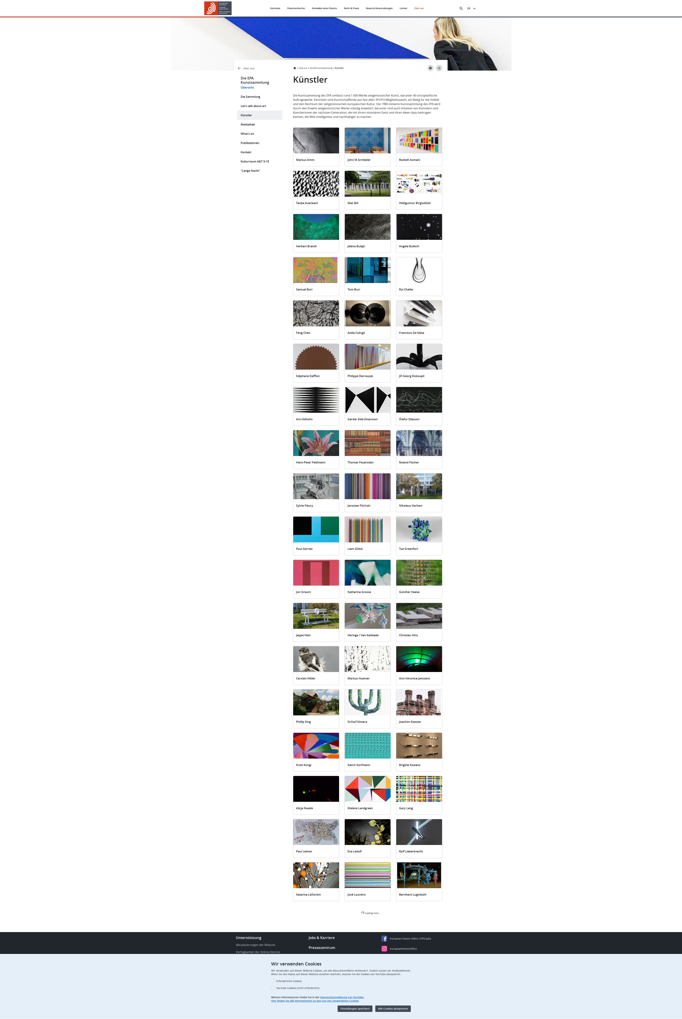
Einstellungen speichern (355, 1008)
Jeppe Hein (303, 635)
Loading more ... (372, 913)
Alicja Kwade (304, 808)
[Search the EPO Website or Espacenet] (461, 8)
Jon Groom (303, 592)
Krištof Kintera (357, 722)
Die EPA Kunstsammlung (321, 68)
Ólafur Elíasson (409, 419)
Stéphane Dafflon (308, 376)
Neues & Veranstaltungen (379, 8)
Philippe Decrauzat (360, 376)
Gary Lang (406, 808)
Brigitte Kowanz (409, 765)
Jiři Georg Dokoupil (411, 376)
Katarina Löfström (308, 895)
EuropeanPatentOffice (403, 948)
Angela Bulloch (409, 246)
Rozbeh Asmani (409, 160)
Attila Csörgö (356, 333)
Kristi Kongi (303, 765)
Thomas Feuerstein (361, 462)
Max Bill (353, 203)
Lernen (403, 8)
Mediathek (248, 124)
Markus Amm (305, 160)
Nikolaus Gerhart (410, 506)
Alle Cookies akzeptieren (393, 1008)
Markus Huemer (359, 678)
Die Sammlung (250, 97)
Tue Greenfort (408, 549)
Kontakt (246, 152)
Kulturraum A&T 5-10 (255, 161)
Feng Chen (303, 333)
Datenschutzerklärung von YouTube (342, 997)
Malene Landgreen (360, 808)
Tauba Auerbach (307, 203)
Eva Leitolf (355, 851)
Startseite (275, 8)
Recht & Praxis (351, 8)
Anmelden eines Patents (324, 8)
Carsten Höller (305, 678)
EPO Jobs (425, 938)
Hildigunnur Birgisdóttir (415, 203)
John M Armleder (359, 160)
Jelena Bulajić (356, 246)
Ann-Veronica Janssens (414, 678)
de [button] (468, 8)
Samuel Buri (304, 289)
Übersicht (247, 87)
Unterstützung (248, 937)
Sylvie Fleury (304, 506)
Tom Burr (354, 289)
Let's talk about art (253, 106)
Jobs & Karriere (322, 937)
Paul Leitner (304, 851)
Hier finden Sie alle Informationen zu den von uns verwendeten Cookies (315, 1000)
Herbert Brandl (306, 246)
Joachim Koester (410, 722)
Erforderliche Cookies (289, 981)
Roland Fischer (409, 462)
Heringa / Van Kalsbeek (363, 635)
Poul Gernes (304, 549)
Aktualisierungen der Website (255, 945)
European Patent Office (404, 938)
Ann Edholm (304, 419)
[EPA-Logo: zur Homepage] (218, 8)
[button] (232, 8)
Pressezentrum (322, 947)
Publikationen (250, 143)
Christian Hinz (408, 635)
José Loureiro (357, 895)
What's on (247, 134)
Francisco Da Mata (411, 333)
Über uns (419, 8)
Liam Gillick (355, 549)
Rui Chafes (406, 289)
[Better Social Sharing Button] (439, 68)
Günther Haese (409, 592)
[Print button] (430, 68)
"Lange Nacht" (250, 171)
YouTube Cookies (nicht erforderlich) (297, 988)
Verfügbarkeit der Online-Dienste (258, 952)
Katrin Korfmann (359, 765)
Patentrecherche (296, 8)
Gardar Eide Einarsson (363, 419)
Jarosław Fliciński (359, 506)
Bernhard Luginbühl (412, 895)
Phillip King (303, 722)
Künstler (246, 115)
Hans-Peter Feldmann (310, 462)
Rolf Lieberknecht (411, 851)
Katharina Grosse (359, 592)
